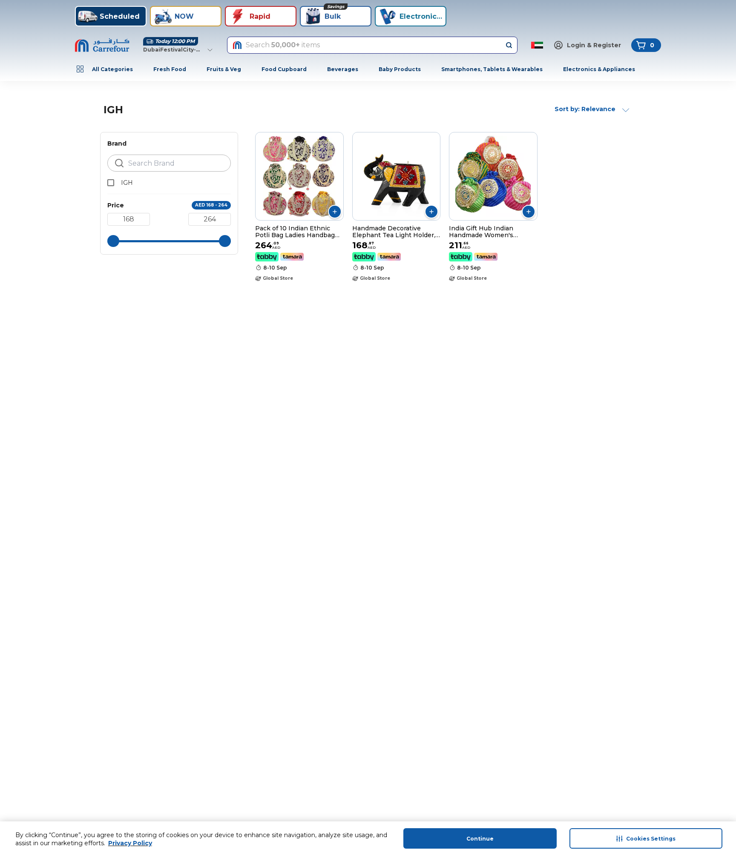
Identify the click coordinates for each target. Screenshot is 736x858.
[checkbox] (110, 182)
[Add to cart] (335, 211)
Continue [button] (480, 838)
